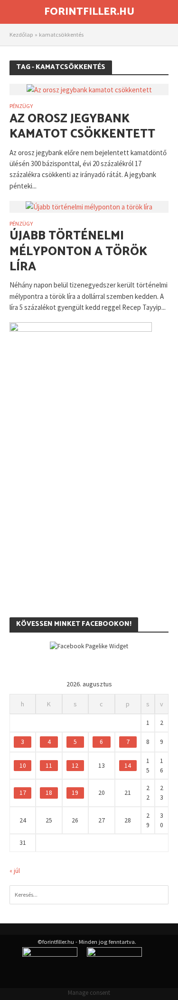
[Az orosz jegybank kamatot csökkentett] (89, 89)
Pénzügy (21, 106)
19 (75, 793)
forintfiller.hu (89, 11)
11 (49, 766)
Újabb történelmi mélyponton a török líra (78, 251)
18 (49, 793)
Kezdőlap (21, 34)
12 (75, 766)
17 (22, 793)
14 (127, 766)
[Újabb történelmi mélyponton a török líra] (89, 206)
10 (22, 766)
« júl (14, 871)
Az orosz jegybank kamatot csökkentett (82, 126)
